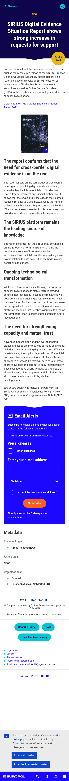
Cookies (10, 653)
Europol (14, 776)
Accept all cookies (24, 755)
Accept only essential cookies (30, 764)
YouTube (47, 675)
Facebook (37, 675)
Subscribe (34, 503)
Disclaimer (16, 481)
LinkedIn (31, 675)
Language (55, 776)
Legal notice (13, 650)
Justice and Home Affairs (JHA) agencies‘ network (32, 664)
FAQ (48, 627)
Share (62, 6)
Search (37, 776)
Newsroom (14, 6)
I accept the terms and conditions (37, 492)
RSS (21, 675)
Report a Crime (27, 627)
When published (26, 450)
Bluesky (42, 675)
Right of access (14, 657)
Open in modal (34, 134)
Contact (46, 776)
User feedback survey (34, 637)
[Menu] (64, 776)
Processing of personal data (20, 660)
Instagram (26, 675)
